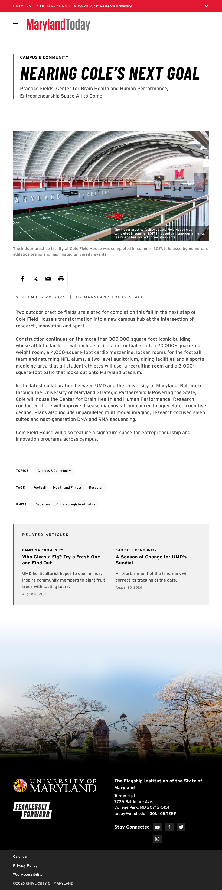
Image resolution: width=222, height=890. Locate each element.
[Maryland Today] (58, 24)
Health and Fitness (67, 487)
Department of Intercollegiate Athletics (65, 504)
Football (40, 487)
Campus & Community (54, 471)
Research (96, 487)
